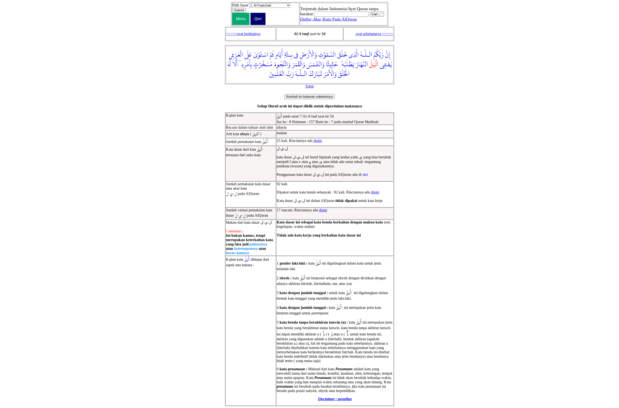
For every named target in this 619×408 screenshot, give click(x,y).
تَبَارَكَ (315, 74)
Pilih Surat (240, 5)
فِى (296, 55)
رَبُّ (290, 74)
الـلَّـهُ (366, 55)
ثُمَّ (272, 55)
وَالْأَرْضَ (308, 55)
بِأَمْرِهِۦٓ (245, 64)
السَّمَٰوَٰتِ (327, 55)
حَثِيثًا (332, 64)
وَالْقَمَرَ (298, 64)
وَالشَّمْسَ (315, 64)
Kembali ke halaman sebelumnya (309, 96)
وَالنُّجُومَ (281, 64)
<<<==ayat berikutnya (243, 34)
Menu (241, 19)
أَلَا (235, 64)
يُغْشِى (386, 64)
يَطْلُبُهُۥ (346, 64)
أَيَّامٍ (279, 55)
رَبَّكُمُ (378, 55)
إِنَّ (387, 55)
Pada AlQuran (328, 19)
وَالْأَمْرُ (330, 74)
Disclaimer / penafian (335, 399)
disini (318, 141)
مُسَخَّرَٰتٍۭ (262, 64)
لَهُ (229, 64)
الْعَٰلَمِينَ (277, 74)
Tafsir (309, 86)
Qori (258, 19)
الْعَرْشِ (236, 55)
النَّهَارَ (362, 64)
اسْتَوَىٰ (260, 55)
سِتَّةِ (288, 55)
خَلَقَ (342, 55)
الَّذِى (353, 55)
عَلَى (248, 55)
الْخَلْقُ (344, 74)
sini (365, 174)
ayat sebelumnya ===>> (374, 34)
